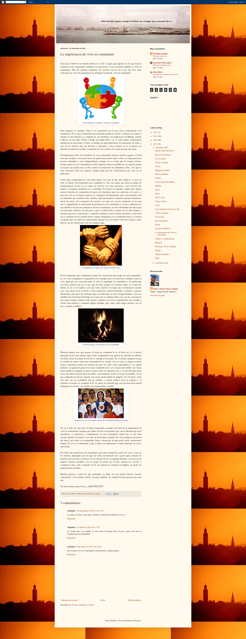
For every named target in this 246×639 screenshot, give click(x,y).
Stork (157, 193)
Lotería (158, 178)
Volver (157, 166)
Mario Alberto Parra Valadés (165, 288)
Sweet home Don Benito (165, 181)
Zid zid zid (159, 216)
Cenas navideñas (161, 174)
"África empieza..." (163, 213)
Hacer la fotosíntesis (163, 154)
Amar (157, 189)
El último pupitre (160, 53)
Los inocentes (160, 158)
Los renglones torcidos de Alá (167, 209)
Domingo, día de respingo (165, 246)
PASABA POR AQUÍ (162, 62)
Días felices (157, 71)
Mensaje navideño (162, 170)
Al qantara (74, 13)
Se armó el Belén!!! (163, 228)
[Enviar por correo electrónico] (106, 493)
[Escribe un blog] (109, 493)
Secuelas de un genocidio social (165, 74)
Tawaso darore (161, 201)
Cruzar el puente (161, 162)
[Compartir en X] (111, 493)
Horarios (158, 242)
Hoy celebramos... (162, 220)
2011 (155, 144)
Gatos (157, 258)
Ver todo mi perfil (157, 295)
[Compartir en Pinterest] (117, 493)
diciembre (160, 147)
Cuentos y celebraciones (164, 238)
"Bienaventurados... (163, 254)
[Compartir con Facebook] (114, 493)
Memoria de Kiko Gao (161, 65)
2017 (155, 132)
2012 (155, 140)
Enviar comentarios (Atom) (83, 604)
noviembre (160, 262)
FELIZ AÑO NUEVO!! (164, 150)
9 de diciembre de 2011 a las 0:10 (89, 510)
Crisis (157, 205)
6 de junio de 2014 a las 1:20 (87, 527)
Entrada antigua (134, 600)
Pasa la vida (160, 197)
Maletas (158, 185)
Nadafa (158, 250)
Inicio (103, 600)
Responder (71, 518)
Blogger (138, 620)
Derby (157, 224)
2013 (155, 136)
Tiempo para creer (160, 56)
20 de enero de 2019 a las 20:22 (89, 546)
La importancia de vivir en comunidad (166, 233)
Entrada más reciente (69, 600)
